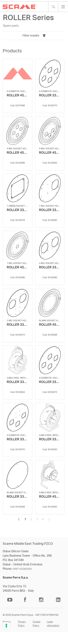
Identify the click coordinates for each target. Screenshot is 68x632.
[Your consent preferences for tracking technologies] (6, 625)
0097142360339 (22, 569)
